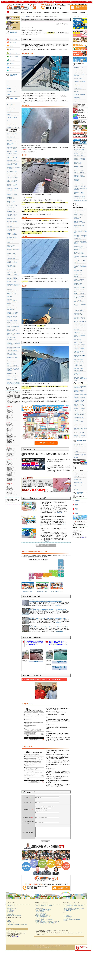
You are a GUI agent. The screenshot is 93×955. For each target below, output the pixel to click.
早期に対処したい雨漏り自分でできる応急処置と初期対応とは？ (80, 378)
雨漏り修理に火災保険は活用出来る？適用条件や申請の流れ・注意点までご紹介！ (80, 237)
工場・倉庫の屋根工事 (78, 417)
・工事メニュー (38, 906)
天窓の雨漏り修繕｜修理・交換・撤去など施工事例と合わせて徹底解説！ (13, 369)
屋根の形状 (9, 226)
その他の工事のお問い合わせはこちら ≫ (46, 442)
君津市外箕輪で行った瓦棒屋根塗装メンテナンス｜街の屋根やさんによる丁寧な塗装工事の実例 (34, 643)
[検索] (86, 17)
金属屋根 (9, 88)
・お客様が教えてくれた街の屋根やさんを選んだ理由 (16, 924)
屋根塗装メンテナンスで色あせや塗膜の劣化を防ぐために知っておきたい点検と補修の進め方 (47, 609)
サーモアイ (76, 448)
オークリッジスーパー (11, 124)
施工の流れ (76, 91)
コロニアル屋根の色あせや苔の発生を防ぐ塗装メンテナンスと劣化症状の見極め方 (45, 601)
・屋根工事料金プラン (39, 908)
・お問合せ (65, 920)
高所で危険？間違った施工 (12, 357)
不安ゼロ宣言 (77, 84)
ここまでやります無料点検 (79, 94)
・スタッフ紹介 (66, 915)
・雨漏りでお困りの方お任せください (42, 910)
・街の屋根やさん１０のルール (12, 908)
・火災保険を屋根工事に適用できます (42, 916)
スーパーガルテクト (11, 104)
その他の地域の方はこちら (56, 591)
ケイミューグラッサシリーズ (13, 127)
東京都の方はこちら (27, 591)
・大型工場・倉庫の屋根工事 (41, 917)
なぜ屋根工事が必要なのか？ (80, 210)
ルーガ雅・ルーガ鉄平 (11, 107)
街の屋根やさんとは (78, 71)
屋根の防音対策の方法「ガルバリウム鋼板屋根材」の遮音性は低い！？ (80, 248)
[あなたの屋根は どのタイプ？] (6, 78)
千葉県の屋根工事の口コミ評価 (80, 200)
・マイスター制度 (9, 913)
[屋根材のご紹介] (9, 101)
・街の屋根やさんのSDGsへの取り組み (13, 915)
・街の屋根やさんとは (10, 905)
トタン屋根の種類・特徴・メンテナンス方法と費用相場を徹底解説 (80, 266)
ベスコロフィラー (77, 451)
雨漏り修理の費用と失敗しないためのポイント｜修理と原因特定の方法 (80, 242)
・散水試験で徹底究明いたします (41, 911)
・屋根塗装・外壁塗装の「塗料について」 (71, 909)
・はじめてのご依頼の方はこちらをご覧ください (45, 905)
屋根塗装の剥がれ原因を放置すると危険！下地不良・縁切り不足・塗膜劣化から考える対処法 (47, 618)
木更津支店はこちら (83, 537)
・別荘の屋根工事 (38, 920)
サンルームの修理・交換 (79, 432)
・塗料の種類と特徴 (67, 910)
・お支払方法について (10, 914)
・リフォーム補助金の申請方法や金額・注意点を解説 (45, 922)
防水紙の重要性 (10, 289)
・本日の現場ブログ (10, 922)
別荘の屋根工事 (77, 424)
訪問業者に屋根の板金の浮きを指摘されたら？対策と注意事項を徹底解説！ (80, 188)
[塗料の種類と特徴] (86, 441)
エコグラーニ (10, 111)
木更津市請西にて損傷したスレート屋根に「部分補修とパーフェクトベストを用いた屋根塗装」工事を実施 (58, 643)
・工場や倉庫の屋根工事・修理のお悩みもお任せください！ (47, 921)
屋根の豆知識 (10, 296)
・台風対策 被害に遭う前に (41, 913)
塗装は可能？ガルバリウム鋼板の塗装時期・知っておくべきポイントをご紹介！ (13, 343)
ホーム (23, 16)
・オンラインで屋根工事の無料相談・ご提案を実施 (73, 905)
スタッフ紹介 (77, 476)
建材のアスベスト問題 (11, 281)
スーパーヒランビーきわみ (12, 117)
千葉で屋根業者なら (78, 482)
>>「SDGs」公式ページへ (11, 502)
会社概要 (76, 472)
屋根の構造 (9, 140)
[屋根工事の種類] (9, 35)
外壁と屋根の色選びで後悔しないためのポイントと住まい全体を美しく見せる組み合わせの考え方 (48, 626)
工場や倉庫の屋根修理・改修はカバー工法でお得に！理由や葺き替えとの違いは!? (80, 396)
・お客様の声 (8, 921)
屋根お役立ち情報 (77, 339)
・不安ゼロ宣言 (9, 909)
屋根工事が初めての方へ (79, 67)
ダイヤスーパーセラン (78, 444)
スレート (9, 81)
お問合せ (76, 489)
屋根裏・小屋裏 (10, 242)
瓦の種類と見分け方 (11, 269)
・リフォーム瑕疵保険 (10, 910)
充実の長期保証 (77, 97)
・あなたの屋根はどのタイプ (68, 906)
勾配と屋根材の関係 (11, 258)
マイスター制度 (77, 101)
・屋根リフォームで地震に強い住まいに (43, 915)
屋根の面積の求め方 (11, 218)
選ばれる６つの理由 (78, 78)
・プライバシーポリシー (68, 918)
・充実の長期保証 (9, 911)
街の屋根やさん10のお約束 (79, 81)
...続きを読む (58, 605)
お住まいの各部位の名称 (12, 133)
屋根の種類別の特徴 (11, 137)
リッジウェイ (10, 120)
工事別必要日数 (77, 332)
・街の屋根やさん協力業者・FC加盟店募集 (71, 919)
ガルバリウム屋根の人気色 (79, 325)
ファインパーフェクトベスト (80, 454)
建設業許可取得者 (77, 479)
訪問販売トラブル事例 (78, 183)
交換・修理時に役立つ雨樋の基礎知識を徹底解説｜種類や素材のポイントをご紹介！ (13, 383)
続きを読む (59, 512)
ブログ (26, 16)
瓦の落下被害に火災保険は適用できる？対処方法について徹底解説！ (80, 231)
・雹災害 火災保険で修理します (41, 914)
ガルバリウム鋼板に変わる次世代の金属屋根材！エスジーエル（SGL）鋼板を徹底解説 (13, 349)
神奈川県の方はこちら (42, 591)
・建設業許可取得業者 (67, 916)
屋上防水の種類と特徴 (11, 160)
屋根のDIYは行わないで (12, 360)
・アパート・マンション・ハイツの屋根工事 (44, 919)
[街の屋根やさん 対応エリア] (86, 493)
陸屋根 (8, 94)
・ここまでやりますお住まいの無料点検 (43, 909)
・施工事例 (8, 920)
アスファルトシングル (11, 91)
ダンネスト (76, 457)
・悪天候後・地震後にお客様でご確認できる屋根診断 (73, 908)
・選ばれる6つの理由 (10, 906)
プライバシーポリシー (78, 485)
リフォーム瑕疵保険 (78, 88)
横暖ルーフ (9, 114)
